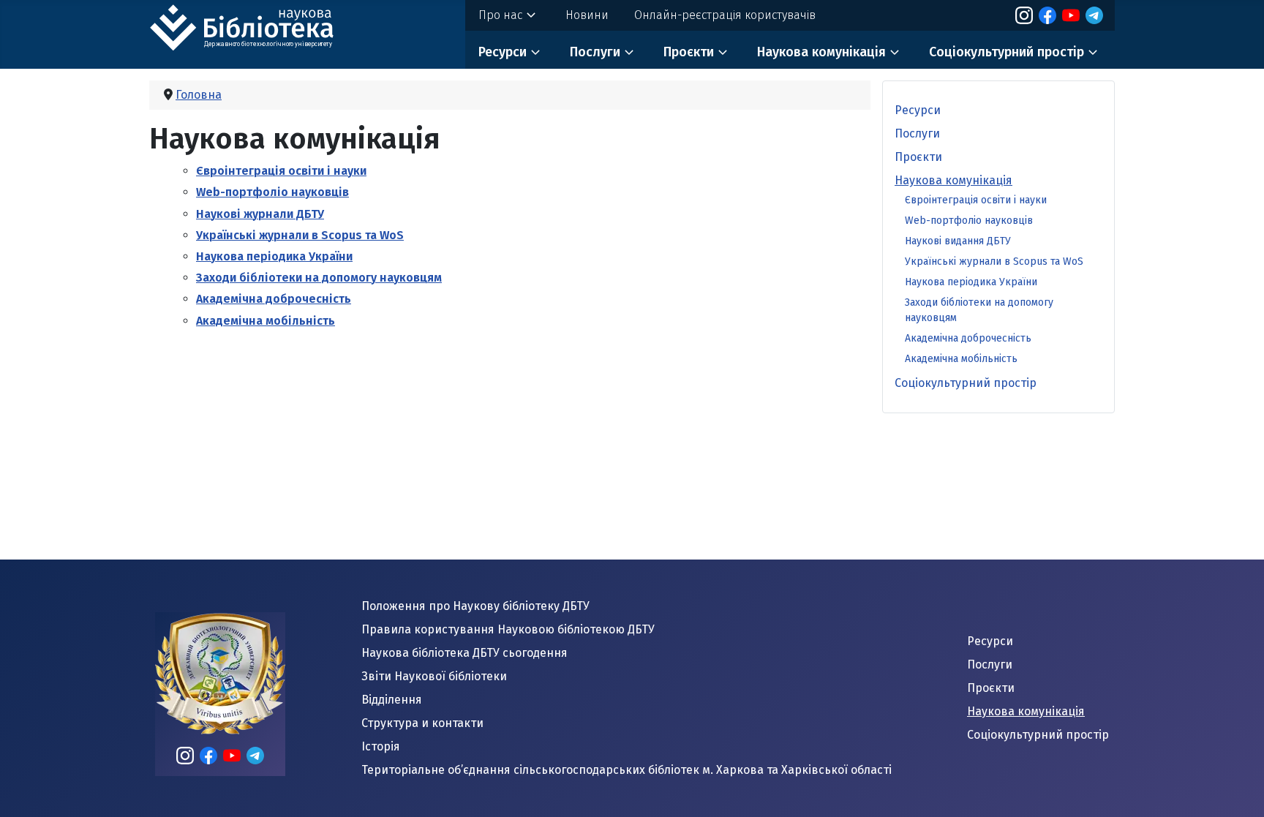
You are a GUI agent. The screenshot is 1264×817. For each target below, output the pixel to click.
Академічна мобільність (265, 321)
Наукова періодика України (274, 256)
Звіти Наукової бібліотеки (434, 676)
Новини (587, 15)
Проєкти (688, 52)
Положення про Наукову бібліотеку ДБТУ (475, 606)
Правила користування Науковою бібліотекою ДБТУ (508, 629)
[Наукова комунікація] (894, 52)
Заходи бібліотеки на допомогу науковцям (319, 278)
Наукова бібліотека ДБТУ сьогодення (464, 653)
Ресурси (502, 52)
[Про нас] (531, 15)
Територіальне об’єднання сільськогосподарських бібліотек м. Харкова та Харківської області (626, 770)
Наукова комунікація (821, 52)
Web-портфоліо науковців (272, 192)
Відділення (391, 700)
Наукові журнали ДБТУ (260, 214)
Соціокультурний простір (1006, 52)
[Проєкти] (722, 52)
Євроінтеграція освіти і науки (281, 171)
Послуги (595, 52)
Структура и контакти (422, 723)
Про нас (500, 15)
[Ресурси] (535, 52)
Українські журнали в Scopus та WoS (300, 235)
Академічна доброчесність (273, 299)
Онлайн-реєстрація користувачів (725, 15)
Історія (380, 746)
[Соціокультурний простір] (1093, 52)
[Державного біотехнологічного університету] (259, 25)
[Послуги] (629, 52)
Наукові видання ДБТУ (958, 241)
